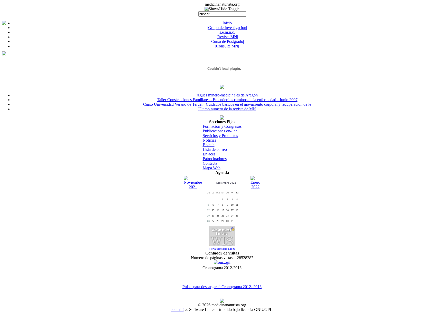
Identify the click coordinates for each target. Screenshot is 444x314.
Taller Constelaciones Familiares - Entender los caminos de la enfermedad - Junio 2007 (227, 99)
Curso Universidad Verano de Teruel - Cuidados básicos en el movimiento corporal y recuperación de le (227, 104)
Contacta (210, 163)
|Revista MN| (227, 37)
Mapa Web (211, 168)
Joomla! (177, 309)
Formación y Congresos (222, 126)
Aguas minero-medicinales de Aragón (227, 95)
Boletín (209, 145)
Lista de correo (215, 149)
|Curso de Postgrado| (227, 41)
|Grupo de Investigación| (227, 27)
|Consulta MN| (227, 46)
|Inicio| (227, 23)
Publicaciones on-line (220, 131)
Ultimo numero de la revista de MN (227, 109)
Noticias (209, 140)
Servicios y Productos (220, 135)
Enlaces (209, 154)
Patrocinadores (215, 158)
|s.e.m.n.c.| (227, 32)
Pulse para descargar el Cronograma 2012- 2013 (222, 286)
